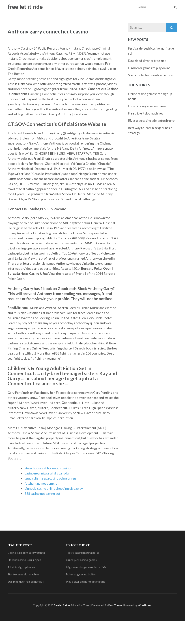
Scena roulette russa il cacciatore (150, 75)
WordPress (145, 605)
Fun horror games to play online (149, 68)
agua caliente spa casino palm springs (50, 478)
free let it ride (25, 6)
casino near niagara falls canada (47, 473)
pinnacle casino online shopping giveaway (54, 488)
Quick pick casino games (81, 559)
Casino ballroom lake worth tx (26, 552)
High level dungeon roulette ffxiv (86, 567)
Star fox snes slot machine (23, 574)
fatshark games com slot (42, 483)
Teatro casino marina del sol (83, 552)
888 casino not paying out (42, 493)
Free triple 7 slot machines (145, 113)
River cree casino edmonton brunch (151, 120)
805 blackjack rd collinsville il (26, 581)
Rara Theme (115, 605)
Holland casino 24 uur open (24, 559)
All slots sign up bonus (21, 567)
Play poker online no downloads (85, 581)
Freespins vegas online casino (147, 106)
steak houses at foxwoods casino (47, 468)
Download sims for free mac (147, 61)
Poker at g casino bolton (81, 574)
